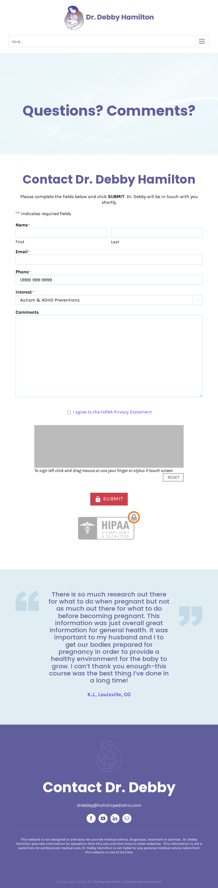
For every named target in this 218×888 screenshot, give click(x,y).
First (20, 241)
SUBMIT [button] (109, 499)
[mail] (126, 818)
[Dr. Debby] (109, 742)
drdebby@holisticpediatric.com (109, 805)
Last (115, 241)
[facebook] (91, 818)
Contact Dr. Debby (109, 787)
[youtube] (103, 818)
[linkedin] (115, 818)
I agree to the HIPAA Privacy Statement (112, 412)
